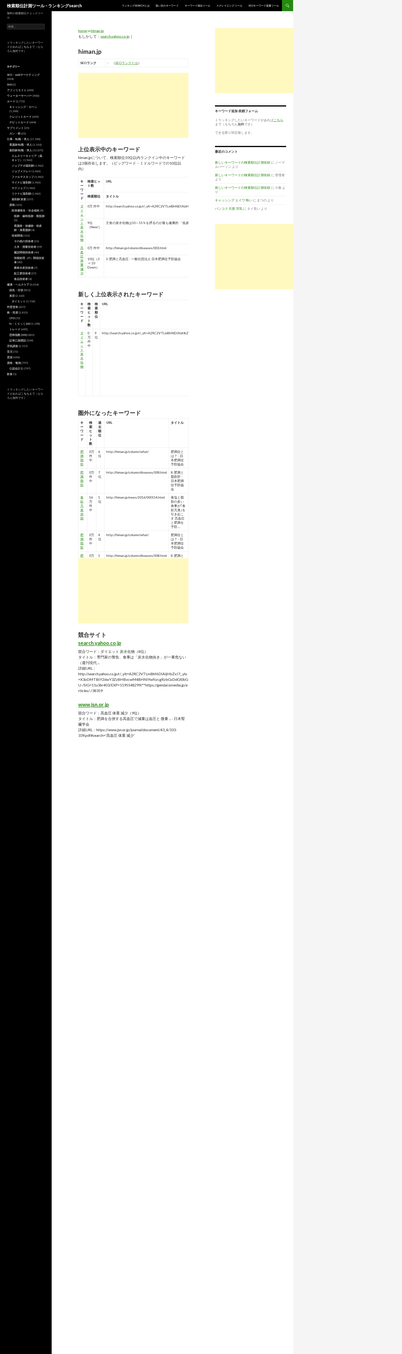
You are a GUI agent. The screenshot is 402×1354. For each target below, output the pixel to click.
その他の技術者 (24, 241)
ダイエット (19, 301)
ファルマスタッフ (23, 177)
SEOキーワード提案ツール (263, 5)
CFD (12, 318)
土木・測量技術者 (25, 246)
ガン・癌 (14, 133)
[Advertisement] (133, 105)
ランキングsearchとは (136, 5)
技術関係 (17, 235)
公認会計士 (16, 368)
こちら (25, 46)
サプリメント (15, 128)
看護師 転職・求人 (20, 144)
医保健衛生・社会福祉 (26, 210)
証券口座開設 (17, 340)
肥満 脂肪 (82, 458)
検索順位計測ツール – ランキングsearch (44, 5)
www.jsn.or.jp (93, 704)
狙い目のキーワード (167, 5)
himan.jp (97, 30)
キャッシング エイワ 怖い (233, 200)
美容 (12, 295)
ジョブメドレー (21, 171)
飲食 (10, 374)
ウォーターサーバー (19, 95)
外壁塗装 (12, 307)
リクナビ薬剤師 (21, 193)
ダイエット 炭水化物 (82, 223)
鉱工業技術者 (22, 273)
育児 (10, 351)
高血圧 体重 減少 (82, 260)
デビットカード (19, 122)
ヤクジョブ (19, 188)
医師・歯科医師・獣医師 (29, 216)
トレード (14, 329)
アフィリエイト (17, 90)
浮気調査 (12, 346)
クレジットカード (20, 116)
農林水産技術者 (24, 267)
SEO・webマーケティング (23, 74)
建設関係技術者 (24, 252)
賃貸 (10, 357)
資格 (12, 205)
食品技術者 (21, 279)
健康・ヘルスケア (18, 284)
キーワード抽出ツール (197, 5)
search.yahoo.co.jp (115, 36)
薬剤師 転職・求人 (20, 150)
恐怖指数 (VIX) (18, 335)
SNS (9, 84)
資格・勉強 (14, 363)
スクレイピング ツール (229, 5)
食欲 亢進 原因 (82, 507)
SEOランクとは (126, 63)
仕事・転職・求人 (18, 139)
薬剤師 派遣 (19, 199)
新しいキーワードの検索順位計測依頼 (242, 162)
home (82, 30)
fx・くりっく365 (19, 323)
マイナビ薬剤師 (21, 182)
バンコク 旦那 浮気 (228, 208)
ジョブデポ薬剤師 (23, 165)
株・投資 (12, 312)
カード (11, 101)
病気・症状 (16, 290)
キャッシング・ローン (23, 107)
